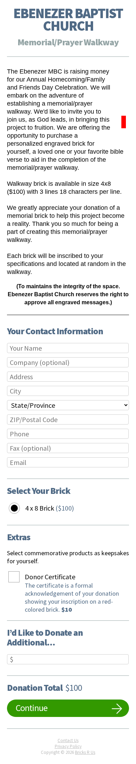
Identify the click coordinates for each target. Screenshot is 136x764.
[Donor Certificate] (19, 577)
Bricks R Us (85, 752)
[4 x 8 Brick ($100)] (19, 508)
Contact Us (68, 740)
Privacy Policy (68, 746)
